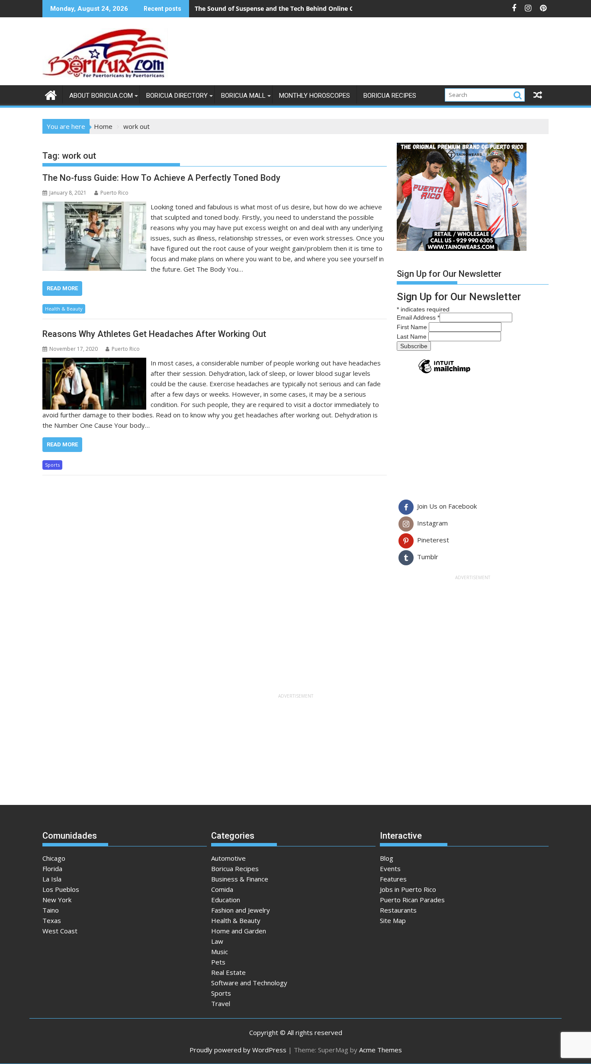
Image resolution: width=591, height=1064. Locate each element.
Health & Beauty (64, 308)
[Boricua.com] (50, 94)
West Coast (59, 930)
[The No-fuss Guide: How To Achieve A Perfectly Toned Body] (94, 206)
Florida (52, 868)
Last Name (412, 336)
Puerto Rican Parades (412, 899)
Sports (52, 464)
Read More (62, 288)
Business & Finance (239, 879)
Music (219, 951)
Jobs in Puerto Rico (408, 889)
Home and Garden (238, 930)
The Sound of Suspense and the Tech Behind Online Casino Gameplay (298, 8)
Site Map (393, 920)
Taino (50, 910)
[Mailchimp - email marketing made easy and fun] (444, 372)
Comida (222, 889)
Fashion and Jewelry (240, 910)
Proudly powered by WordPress (238, 1049)
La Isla (51, 879)
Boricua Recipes (389, 95)
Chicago (53, 858)
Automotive (228, 858)
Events (390, 868)
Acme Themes (380, 1049)
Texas (51, 920)
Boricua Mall (243, 95)
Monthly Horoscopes (314, 95)
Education (225, 899)
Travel (220, 1003)
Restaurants (398, 910)
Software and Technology (249, 982)
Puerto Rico (114, 192)
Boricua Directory (177, 95)
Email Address (418, 317)
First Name (413, 327)
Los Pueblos (60, 889)
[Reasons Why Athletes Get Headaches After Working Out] (94, 363)
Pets (218, 962)
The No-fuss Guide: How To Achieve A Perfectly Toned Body (161, 178)
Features (393, 879)
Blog (386, 858)
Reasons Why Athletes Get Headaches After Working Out (154, 334)
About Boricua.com (101, 95)
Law (217, 941)
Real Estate (228, 972)
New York (56, 899)
